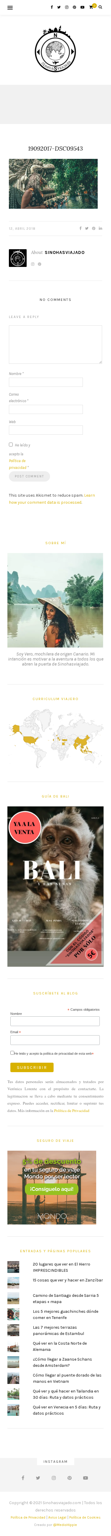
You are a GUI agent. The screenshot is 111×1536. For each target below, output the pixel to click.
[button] (53, 184)
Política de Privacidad (71, 1110)
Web (12, 422)
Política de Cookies (85, 1517)
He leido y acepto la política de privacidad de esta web (54, 1053)
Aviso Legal (57, 1517)
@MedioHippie (65, 1525)
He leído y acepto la (19, 456)
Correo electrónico (18, 397)
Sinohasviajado (65, 252)
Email (15, 1032)
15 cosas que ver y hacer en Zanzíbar (68, 1280)
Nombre (16, 373)
